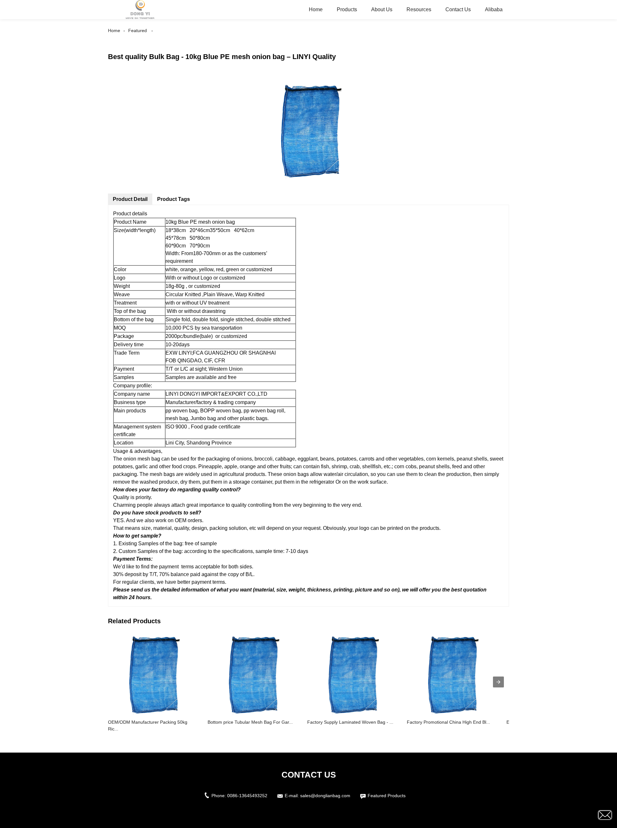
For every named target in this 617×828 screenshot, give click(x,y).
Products (347, 9)
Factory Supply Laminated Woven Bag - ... (350, 722)
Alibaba (494, 9)
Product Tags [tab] (173, 199)
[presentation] (498, 682)
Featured (137, 30)
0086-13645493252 (247, 795)
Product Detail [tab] (130, 199)
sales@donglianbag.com (325, 795)
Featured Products (387, 795)
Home (316, 9)
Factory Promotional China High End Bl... (448, 722)
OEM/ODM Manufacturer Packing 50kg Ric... (147, 725)
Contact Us (458, 9)
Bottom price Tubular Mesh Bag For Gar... (250, 722)
